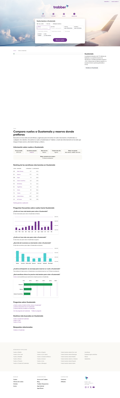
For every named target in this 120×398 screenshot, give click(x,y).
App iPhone (40, 388)
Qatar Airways (20, 171)
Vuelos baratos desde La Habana (69, 359)
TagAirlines (19, 186)
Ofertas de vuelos (18, 381)
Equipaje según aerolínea (91, 354)
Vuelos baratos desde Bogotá (68, 361)
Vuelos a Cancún (41, 359)
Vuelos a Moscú (17, 359)
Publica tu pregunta (36, 311)
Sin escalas (67, 31)
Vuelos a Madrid (17, 352)
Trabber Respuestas (42, 384)
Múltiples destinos (57, 23)
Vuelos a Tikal (16, 320)
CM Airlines (19, 183)
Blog (38, 381)
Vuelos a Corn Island (42, 354)
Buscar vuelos (60, 40)
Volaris (18, 190)
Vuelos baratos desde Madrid (68, 356)
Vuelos (15, 379)
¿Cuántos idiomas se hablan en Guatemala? (24, 308)
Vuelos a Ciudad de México (44, 356)
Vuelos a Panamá (17, 361)
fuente (14, 128)
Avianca (32, 152)
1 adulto (39, 35)
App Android (40, 386)
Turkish (18, 193)
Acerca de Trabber (42, 379)
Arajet (18, 177)
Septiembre (87, 359)
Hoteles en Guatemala (18, 330)
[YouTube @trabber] (93, 388)
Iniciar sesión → (115, 1)
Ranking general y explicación (20, 203)
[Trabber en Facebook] (88, 388)
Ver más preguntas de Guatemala (21, 311)
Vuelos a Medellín (17, 356)
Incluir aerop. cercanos (43, 31)
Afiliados (63, 381)
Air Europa (19, 199)
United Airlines (20, 196)
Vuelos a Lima (40, 361)
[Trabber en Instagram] (86, 388)
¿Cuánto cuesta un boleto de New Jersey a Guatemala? (27, 305)
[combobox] (43, 28)
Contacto (63, 379)
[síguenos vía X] (91, 388)
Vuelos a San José (18, 354)
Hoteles (15, 384)
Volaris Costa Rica (21, 180)
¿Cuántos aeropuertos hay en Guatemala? (23, 306)
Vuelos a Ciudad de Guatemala (21, 318)
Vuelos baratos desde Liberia (68, 363)
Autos (15, 386)
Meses (86, 356)
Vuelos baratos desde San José (69, 352)
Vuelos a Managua (41, 363)
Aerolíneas (87, 352)
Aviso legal (87, 384)
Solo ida (48, 23)
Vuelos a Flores (17, 322)
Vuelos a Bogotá (41, 352)
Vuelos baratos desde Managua (69, 354)
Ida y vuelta (41, 23)
